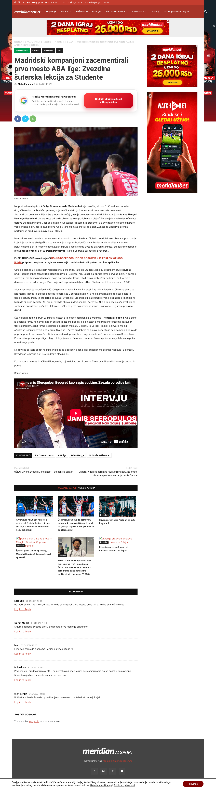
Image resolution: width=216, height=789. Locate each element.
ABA (59, 50)
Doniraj (155, 11)
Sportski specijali (93, 2)
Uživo (62, 2)
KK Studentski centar (99, 455)
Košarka (80, 11)
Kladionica (138, 11)
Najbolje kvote (75, 2)
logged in (34, 721)
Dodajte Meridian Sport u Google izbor (108, 100)
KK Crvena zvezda (44, 455)
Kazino (107, 2)
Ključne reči (23, 455)
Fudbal (65, 11)
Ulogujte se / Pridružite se (44, 2)
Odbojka (97, 11)
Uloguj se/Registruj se (176, 11)
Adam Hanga (77, 455)
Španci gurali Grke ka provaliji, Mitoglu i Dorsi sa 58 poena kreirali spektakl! (33, 554)
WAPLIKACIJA (22, 50)
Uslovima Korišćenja (101, 785)
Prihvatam (193, 783)
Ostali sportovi (115, 11)
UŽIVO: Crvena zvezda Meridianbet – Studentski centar (43, 471)
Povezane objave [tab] (66, 488)
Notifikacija (48, 50)
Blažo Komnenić (26, 84)
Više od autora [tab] (86, 488)
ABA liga (62, 455)
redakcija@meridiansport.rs (117, 760)
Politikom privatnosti (124, 785)
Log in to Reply (22, 609)
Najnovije (51, 11)
